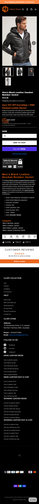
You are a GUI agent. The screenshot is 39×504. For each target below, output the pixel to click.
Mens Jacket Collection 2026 (14, 230)
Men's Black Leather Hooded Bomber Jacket (19, 180)
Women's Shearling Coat (12, 427)
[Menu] (36, 9)
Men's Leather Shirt (10, 381)
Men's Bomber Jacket (11, 223)
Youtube (11, 348)
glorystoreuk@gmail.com (18, 335)
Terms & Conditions (10, 311)
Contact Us (7, 314)
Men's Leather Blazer (10, 374)
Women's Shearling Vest (11, 439)
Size (4, 131)
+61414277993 (15, 332)
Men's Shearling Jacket (11, 368)
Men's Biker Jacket (10, 363)
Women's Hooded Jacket (12, 430)
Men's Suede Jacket (10, 371)
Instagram (12, 352)
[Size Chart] (8, 120)
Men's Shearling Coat (10, 390)
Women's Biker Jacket (11, 406)
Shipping (5, 101)
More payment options (19, 153)
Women (6, 286)
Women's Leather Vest (11, 436)
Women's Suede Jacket (11, 414)
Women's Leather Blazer (12, 417)
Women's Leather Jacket (12, 403)
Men (5, 283)
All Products (7, 292)
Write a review (19, 261)
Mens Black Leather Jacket (13, 228)
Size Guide (7, 299)
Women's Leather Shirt (11, 433)
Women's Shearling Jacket (12, 411)
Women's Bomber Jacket (12, 408)
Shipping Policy (9, 305)
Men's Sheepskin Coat (11, 387)
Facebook (12, 345)
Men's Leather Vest (10, 393)
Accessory (7, 289)
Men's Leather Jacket (11, 226)
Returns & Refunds (10, 302)
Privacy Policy (8, 308)
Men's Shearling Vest (10, 396)
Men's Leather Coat (10, 384)
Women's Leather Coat (11, 424)
